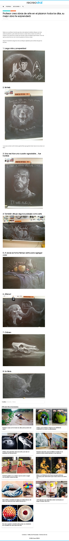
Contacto (24, 534)
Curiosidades (13, 10)
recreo (34, 2)
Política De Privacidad (33, 534)
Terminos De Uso (43, 534)
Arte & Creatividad (6, 10)
